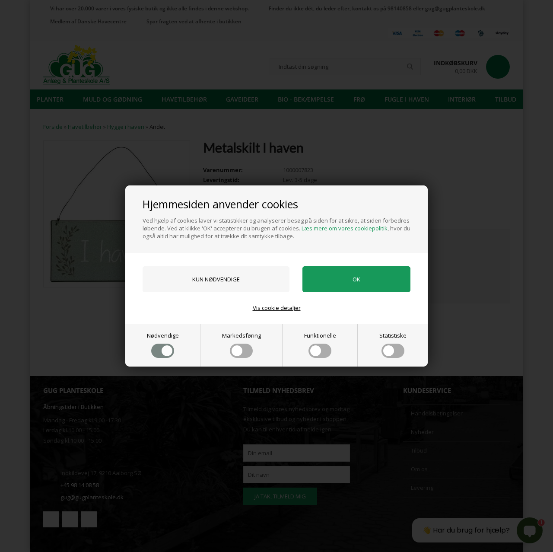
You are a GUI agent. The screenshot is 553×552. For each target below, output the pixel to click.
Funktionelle (320, 335)
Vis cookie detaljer (277, 308)
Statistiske (393, 335)
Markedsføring (241, 335)
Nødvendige (163, 335)
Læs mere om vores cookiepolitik (345, 228)
